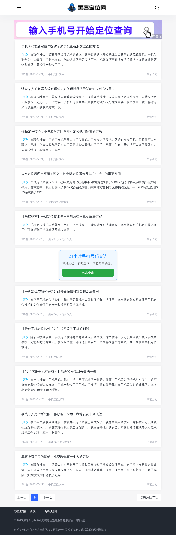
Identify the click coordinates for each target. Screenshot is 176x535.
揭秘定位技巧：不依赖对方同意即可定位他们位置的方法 (61, 131)
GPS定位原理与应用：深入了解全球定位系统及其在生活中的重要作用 (71, 173)
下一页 (48, 497)
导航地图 (51, 511)
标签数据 (20, 511)
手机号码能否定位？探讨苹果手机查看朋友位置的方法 (60, 46)
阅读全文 (152, 74)
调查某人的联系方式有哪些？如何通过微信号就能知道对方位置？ (68, 88)
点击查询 (88, 273)
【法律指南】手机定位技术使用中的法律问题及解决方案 (61, 216)
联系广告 (35, 511)
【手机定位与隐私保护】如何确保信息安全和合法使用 (60, 291)
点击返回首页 (149, 497)
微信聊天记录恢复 (58, 202)
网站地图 (80, 520)
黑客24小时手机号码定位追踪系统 (42, 520)
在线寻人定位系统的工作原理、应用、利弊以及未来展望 (61, 414)
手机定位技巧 (56, 117)
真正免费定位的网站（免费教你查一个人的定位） (56, 456)
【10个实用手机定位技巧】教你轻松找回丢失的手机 (58, 371)
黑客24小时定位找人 (60, 239)
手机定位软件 (56, 74)
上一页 (22, 497)
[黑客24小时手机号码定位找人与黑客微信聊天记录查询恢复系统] (86, 7)
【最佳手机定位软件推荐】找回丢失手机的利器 (55, 328)
